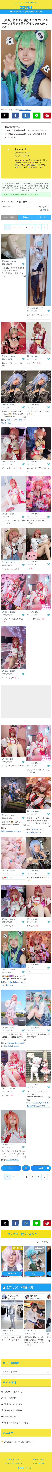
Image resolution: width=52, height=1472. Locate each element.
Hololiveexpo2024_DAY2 (35, 1103)
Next (41, 1168)
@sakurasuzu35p (25, 110)
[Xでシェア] (5, 115)
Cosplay (9, 982)
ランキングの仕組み (13, 1410)
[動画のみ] (2, 207)
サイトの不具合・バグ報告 (16, 1423)
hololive (16, 982)
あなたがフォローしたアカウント (19, 1442)
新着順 (26, 217)
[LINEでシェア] (36, 115)
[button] (48, 1371)
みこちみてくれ (42, 1106)
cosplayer (17, 831)
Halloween (9, 985)
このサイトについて (13, 1392)
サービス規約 (10, 1398)
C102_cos (10, 1043)
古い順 (43, 217)
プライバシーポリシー (14, 1404)
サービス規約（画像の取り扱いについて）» (21, 194)
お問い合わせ (10, 1416)
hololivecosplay (7, 831)
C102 (6, 1046)
